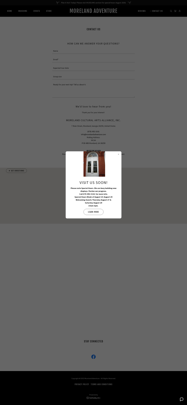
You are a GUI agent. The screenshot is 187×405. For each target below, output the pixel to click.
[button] (181, 399)
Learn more (93, 212)
